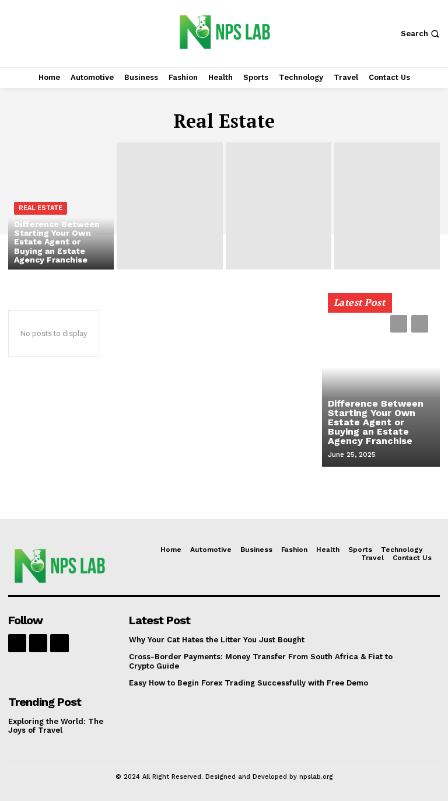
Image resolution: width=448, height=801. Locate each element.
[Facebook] (17, 643)
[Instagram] (38, 643)
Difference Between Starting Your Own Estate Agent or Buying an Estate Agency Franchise (376, 422)
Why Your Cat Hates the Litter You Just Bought (216, 639)
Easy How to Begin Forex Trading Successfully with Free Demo (248, 682)
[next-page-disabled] (419, 324)
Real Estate (40, 208)
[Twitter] (59, 643)
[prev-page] (398, 324)
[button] (421, 33)
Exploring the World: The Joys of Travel (55, 726)
